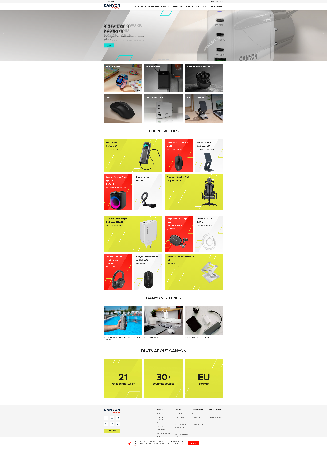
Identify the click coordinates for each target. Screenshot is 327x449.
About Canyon (213, 414)
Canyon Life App (180, 417)
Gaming (159, 423)
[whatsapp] (106, 424)
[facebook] (118, 418)
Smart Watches (162, 426)
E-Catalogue (196, 417)
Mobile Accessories (163, 414)
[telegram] (112, 424)
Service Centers (180, 428)
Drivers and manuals (181, 424)
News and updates (215, 417)
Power (159, 436)
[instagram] (106, 418)
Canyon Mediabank (198, 414)
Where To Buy (179, 414)
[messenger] (118, 424)
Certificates (195, 421)
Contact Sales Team (198, 424)
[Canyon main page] (112, 6)
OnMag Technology (163, 433)
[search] (207, 1)
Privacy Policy (179, 431)
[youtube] (112, 418)
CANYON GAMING (109, 1)
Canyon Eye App (180, 421)
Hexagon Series (162, 430)
